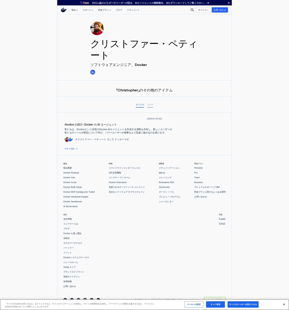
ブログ (66, 228)
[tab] (140, 104)
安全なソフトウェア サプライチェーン (127, 192)
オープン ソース (166, 192)
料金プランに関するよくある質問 (210, 192)
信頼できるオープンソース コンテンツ (127, 187)
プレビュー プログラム (169, 196)
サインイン (203, 10)
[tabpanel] (144, 134)
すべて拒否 (216, 304)
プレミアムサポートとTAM (206, 187)
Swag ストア (69, 267)
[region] (144, 304)
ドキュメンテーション (169, 167)
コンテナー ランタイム (119, 177)
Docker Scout (69, 182)
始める (162, 172)
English (222, 219)
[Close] (284, 304)
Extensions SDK (166, 182)
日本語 (222, 223)
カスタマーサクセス (72, 243)
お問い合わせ (220, 10)
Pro (196, 172)
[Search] (192, 10)
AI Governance (70, 206)
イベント (67, 252)
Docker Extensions (118, 182)
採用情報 (67, 281)
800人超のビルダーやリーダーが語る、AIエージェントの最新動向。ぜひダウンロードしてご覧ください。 (149, 2)
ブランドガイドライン (73, 271)
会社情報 (67, 219)
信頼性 (66, 238)
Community (164, 187)
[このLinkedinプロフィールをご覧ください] (92, 72)
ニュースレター (166, 201)
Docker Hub (69, 177)
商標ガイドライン (71, 276)
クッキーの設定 (194, 304)
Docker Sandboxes (72, 201)
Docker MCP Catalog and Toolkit (79, 192)
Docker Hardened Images (75, 196)
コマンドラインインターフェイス (124, 167)
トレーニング (165, 177)
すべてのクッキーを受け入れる (243, 304)
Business (198, 182)
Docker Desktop (71, 172)
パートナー (68, 247)
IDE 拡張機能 (115, 172)
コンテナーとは (70, 223)
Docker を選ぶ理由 (72, 233)
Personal (198, 167)
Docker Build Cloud (72, 187)
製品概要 (67, 167)
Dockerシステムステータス (76, 257)
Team (197, 177)
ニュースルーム (70, 262)
